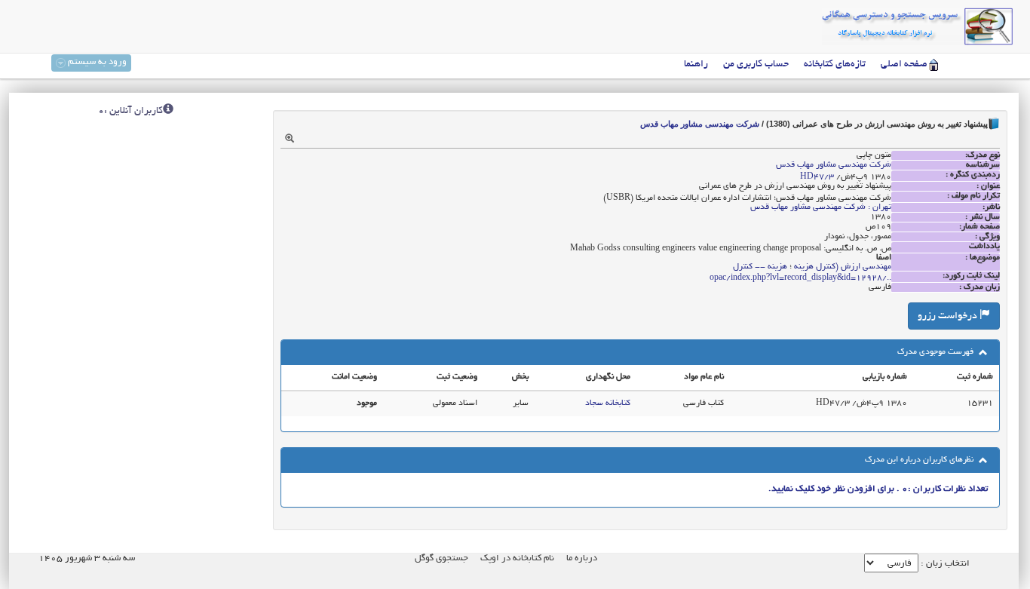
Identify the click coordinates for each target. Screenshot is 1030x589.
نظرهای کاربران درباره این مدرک (920, 460)
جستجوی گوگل (441, 558)
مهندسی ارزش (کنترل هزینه (842, 266)
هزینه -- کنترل (760, 266)
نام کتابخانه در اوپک (517, 558)
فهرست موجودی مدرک (936, 352)
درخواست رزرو (948, 316)
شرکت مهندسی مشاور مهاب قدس (699, 123)
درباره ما (581, 558)
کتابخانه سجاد (607, 403)
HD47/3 (817, 177)
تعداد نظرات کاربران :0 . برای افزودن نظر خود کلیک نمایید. (878, 489)
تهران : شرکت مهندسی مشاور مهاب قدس (820, 207)
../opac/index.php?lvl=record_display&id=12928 (800, 278)
